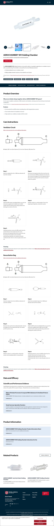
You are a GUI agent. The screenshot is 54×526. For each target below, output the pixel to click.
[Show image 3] (44, 47)
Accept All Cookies (40, 523)
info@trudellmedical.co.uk (9, 501)
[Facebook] (14, 503)
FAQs (24, 497)
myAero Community (26, 494)
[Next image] (48, 47)
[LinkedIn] (10, 503)
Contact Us (45, 493)
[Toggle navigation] (50, 2)
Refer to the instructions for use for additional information (14, 130)
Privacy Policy (46, 512)
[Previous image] (5, 47)
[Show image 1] (27, 47)
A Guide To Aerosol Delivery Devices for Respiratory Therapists (20, 104)
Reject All (40, 521)
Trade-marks (9, 514)
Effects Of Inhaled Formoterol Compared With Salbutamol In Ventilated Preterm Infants (22, 75)
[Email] (10, 505)
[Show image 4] (10, 47)
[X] (17, 503)
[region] (27, 521)
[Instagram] (16, 503)
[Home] (12, 492)
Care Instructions (22, 85)
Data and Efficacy (31, 85)
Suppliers (34, 497)
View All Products (45, 455)
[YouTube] (12, 503)
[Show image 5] (18, 47)
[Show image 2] (35, 47)
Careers (24, 492)
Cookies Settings (40, 518)
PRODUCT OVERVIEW (12, 85)
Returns (24, 499)
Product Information (41, 85)
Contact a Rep (8, 60)
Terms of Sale (34, 492)
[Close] (52, 521)
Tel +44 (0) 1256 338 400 (8, 500)
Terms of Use (34, 494)
